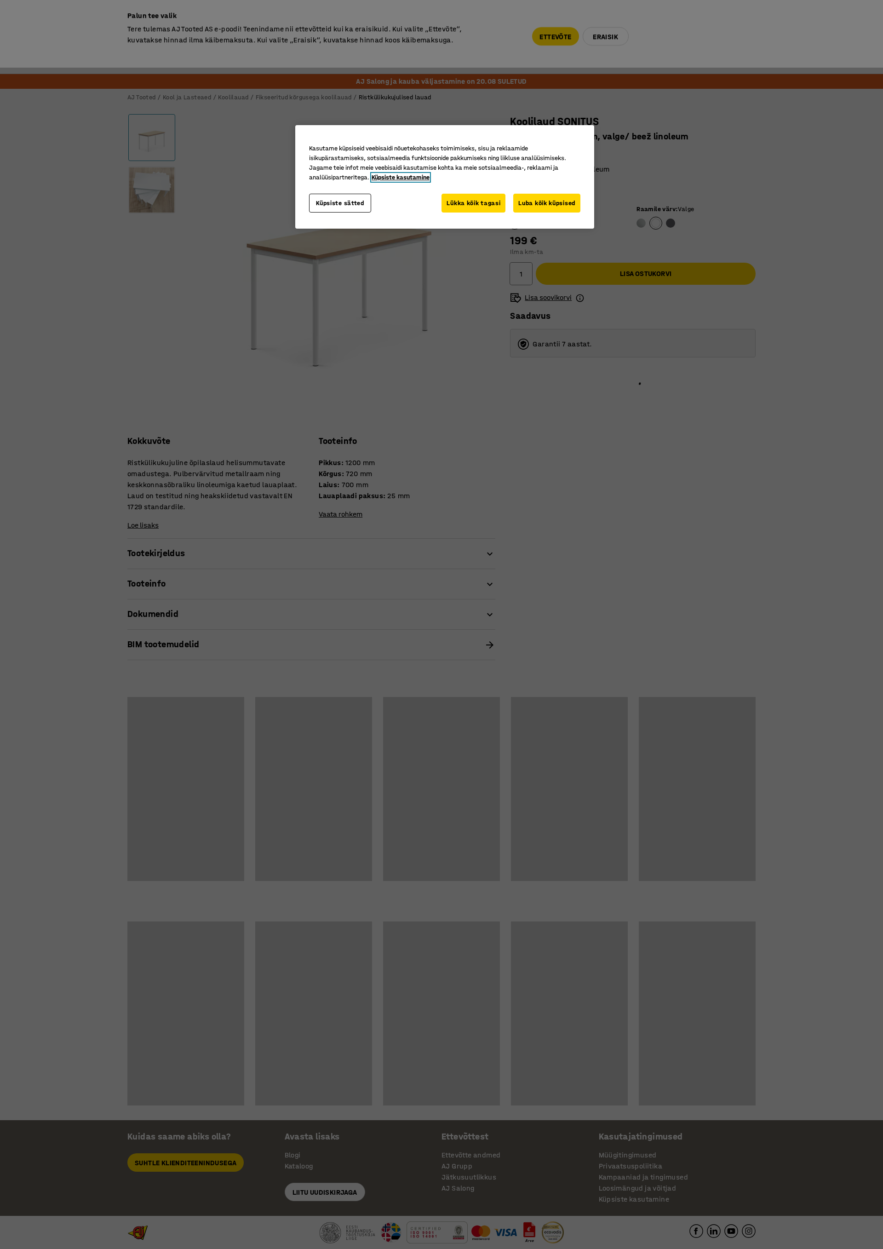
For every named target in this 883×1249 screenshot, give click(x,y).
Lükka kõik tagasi (473, 203)
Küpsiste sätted (340, 203)
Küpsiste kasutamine (401, 177)
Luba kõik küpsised (546, 203)
